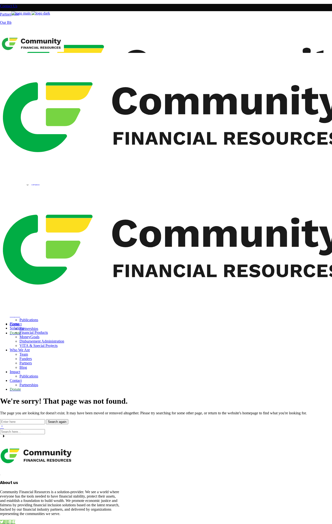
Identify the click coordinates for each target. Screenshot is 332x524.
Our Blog (7, 22)
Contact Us (8, 6)
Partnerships (9, 14)
